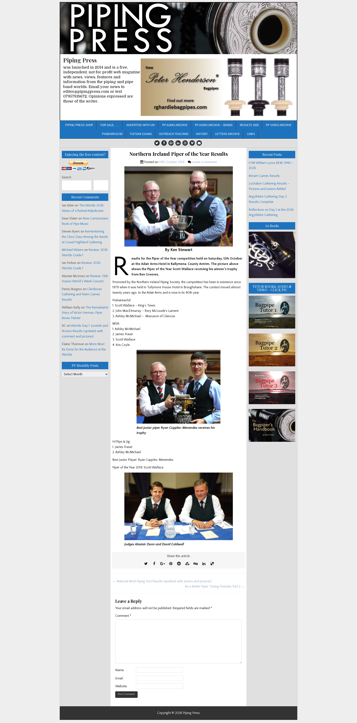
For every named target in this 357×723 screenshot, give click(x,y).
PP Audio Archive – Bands (214, 125)
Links (251, 134)
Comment (123, 616)
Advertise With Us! (140, 125)
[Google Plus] (171, 143)
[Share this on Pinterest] (170, 564)
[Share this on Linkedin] (203, 564)
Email (119, 678)
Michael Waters (72, 250)
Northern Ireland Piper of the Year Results (178, 154)
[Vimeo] (192, 143)
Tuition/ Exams (141, 134)
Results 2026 (249, 125)
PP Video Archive (279, 125)
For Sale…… (109, 125)
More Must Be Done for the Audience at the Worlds (84, 349)
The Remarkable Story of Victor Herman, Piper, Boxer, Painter (85, 313)
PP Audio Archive (175, 125)
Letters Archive (227, 134)
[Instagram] (185, 143)
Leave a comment (204, 162)
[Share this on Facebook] (154, 564)
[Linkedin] (178, 143)
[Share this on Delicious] (212, 564)
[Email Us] (199, 143)
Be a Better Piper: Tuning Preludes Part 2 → (215, 586)
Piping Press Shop (79, 125)
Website (121, 686)
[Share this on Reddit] (179, 564)
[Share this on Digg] (195, 564)
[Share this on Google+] (162, 564)
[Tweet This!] (146, 564)
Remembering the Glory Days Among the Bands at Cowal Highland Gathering (85, 237)
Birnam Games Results (264, 176)
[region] (217, 87)
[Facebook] (164, 143)
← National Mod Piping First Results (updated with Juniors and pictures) (162, 581)
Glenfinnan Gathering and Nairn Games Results (82, 294)
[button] (217, 87)
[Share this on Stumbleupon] (187, 564)
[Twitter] (157, 143)
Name (119, 670)
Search (66, 177)
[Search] (101, 185)
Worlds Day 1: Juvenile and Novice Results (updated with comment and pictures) (85, 331)
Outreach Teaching (174, 134)
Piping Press (80, 60)
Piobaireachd (112, 134)
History (202, 134)
